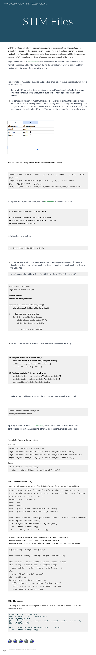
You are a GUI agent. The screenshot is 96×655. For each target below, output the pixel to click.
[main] (48, 21)
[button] (4, 651)
